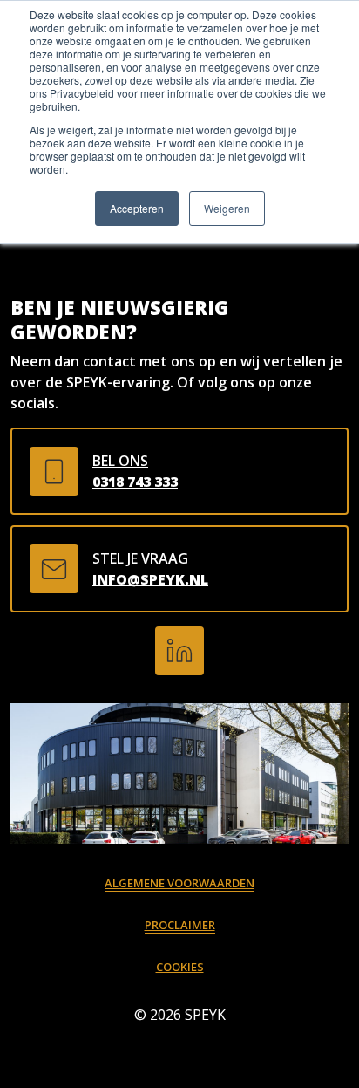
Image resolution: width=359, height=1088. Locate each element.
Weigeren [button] (227, 208)
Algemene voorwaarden (179, 883)
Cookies (180, 967)
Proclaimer (180, 925)
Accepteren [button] (137, 208)
